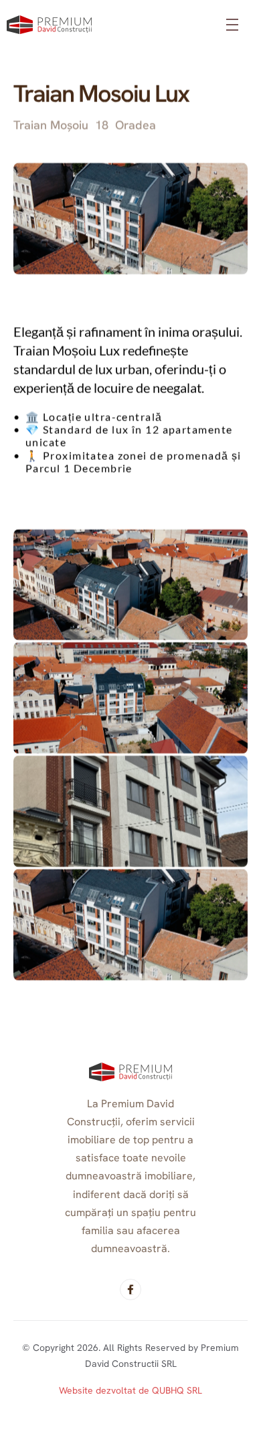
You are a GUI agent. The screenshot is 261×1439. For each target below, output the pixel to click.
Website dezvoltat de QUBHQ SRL (130, 1390)
